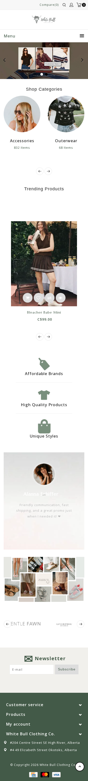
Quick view (61, 298)
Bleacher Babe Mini (44, 312)
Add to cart (28, 298)
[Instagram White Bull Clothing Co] (49, 682)
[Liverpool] (64, 624)
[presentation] (40, 171)
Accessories (22, 140)
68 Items (66, 147)
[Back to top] (79, 766)
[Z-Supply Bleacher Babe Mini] (44, 263)
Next (82, 61)
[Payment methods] (33, 774)
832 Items (22, 147)
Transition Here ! (52, 64)
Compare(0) (49, 5)
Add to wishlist (39, 298)
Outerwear (66, 140)
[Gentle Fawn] (24, 623)
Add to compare (50, 298)
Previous (6, 61)
